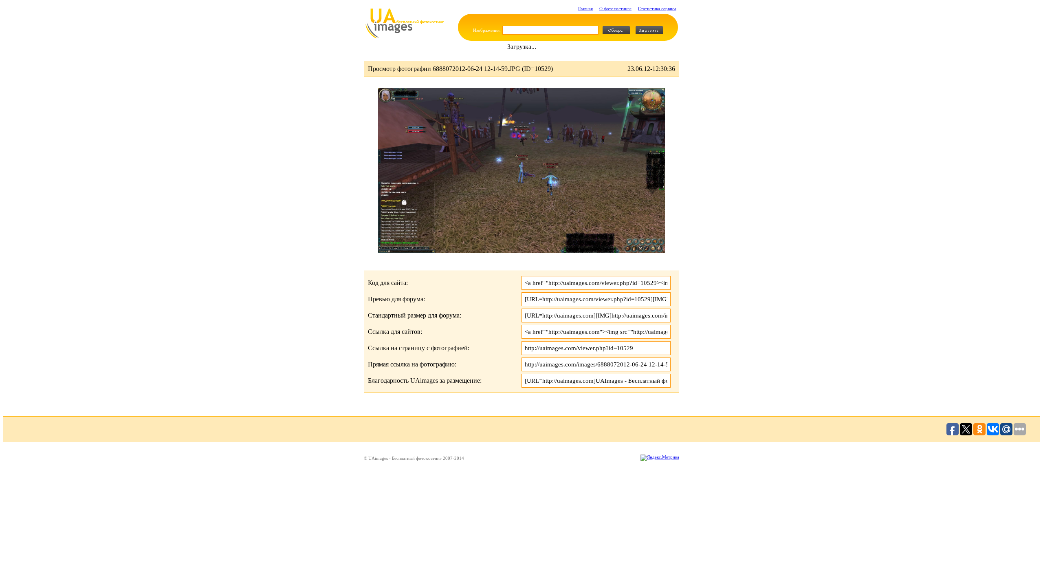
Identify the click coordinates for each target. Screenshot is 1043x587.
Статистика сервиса (657, 8)
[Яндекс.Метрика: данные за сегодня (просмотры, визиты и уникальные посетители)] (659, 458)
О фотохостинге (615, 8)
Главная (585, 8)
